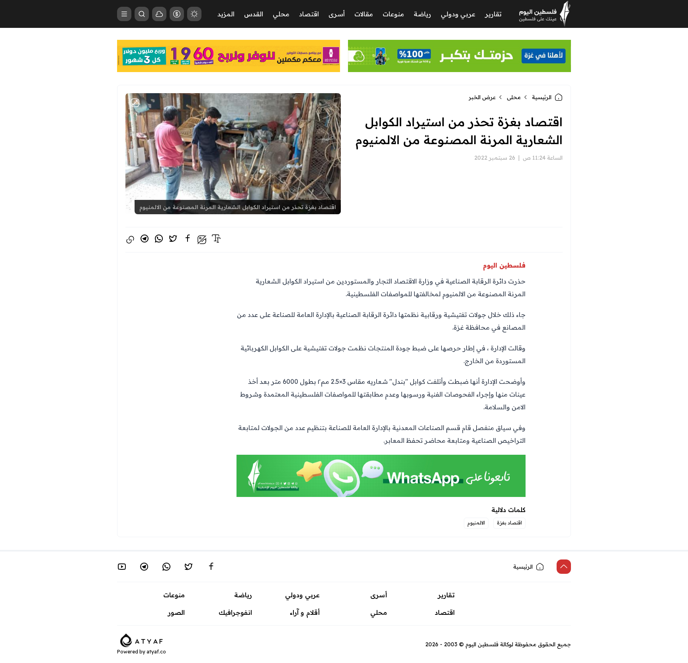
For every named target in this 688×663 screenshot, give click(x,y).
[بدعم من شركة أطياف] (141, 639)
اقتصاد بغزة (509, 523)
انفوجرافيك (235, 612)
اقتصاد (309, 14)
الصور (176, 612)
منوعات (393, 14)
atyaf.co (156, 652)
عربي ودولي (458, 14)
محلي (281, 14)
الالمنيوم (476, 523)
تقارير (493, 14)
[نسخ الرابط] (130, 240)
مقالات (363, 14)
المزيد (226, 14)
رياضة (422, 14)
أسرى (336, 14)
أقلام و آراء (305, 612)
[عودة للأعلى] (564, 566)
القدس (253, 14)
